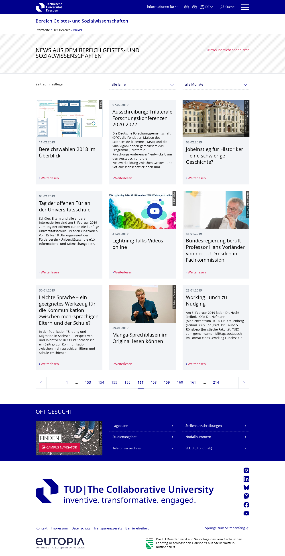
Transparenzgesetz (108, 528)
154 (101, 382)
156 (127, 382)
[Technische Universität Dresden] (49, 7)
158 (154, 382)
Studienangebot (124, 437)
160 (180, 382)
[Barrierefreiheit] (194, 7)
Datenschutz (80, 528)
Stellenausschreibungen (203, 426)
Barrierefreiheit (137, 528)
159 (167, 382)
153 (88, 382)
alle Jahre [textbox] (119, 85)
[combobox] (142, 84)
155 (114, 382)
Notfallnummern (198, 437)
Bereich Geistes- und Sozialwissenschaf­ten (82, 21)
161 (193, 382)
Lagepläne (120, 426)
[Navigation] (245, 7)
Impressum (59, 528)
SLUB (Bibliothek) (198, 448)
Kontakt (41, 528)
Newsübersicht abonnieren (228, 50)
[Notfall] (186, 7)
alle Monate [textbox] (194, 85)
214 (216, 382)
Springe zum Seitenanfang (225, 528)
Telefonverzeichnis (126, 448)
